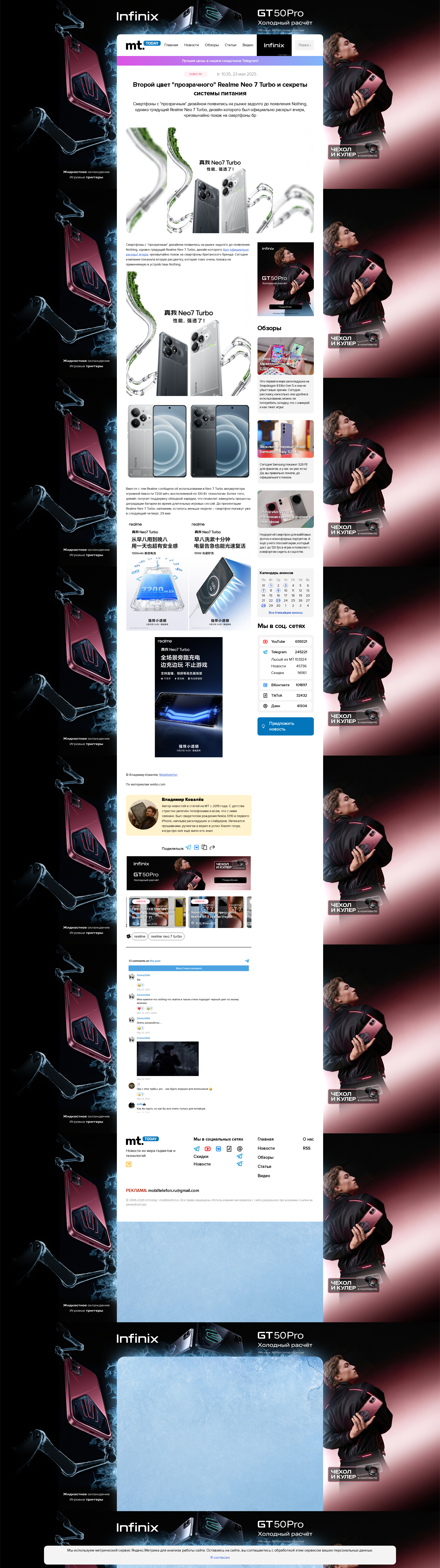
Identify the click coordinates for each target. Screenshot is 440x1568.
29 (271, 606)
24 (286, 600)
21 (263, 600)
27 (308, 600)
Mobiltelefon (168, 775)
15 (270, 595)
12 (300, 590)
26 (300, 600)
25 (293, 600)
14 (263, 595)
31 (263, 586)
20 (308, 595)
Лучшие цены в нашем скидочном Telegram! (220, 60)
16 (278, 595)
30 (278, 606)
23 (278, 600)
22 (271, 600)
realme (139, 936)
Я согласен (220, 1557)
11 (293, 590)
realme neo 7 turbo (166, 936)
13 (307, 590)
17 (285, 595)
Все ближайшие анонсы (285, 613)
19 (300, 595)
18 (293, 595)
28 (263, 606)
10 (285, 590)
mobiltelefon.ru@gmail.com (173, 1262)
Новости (195, 74)
